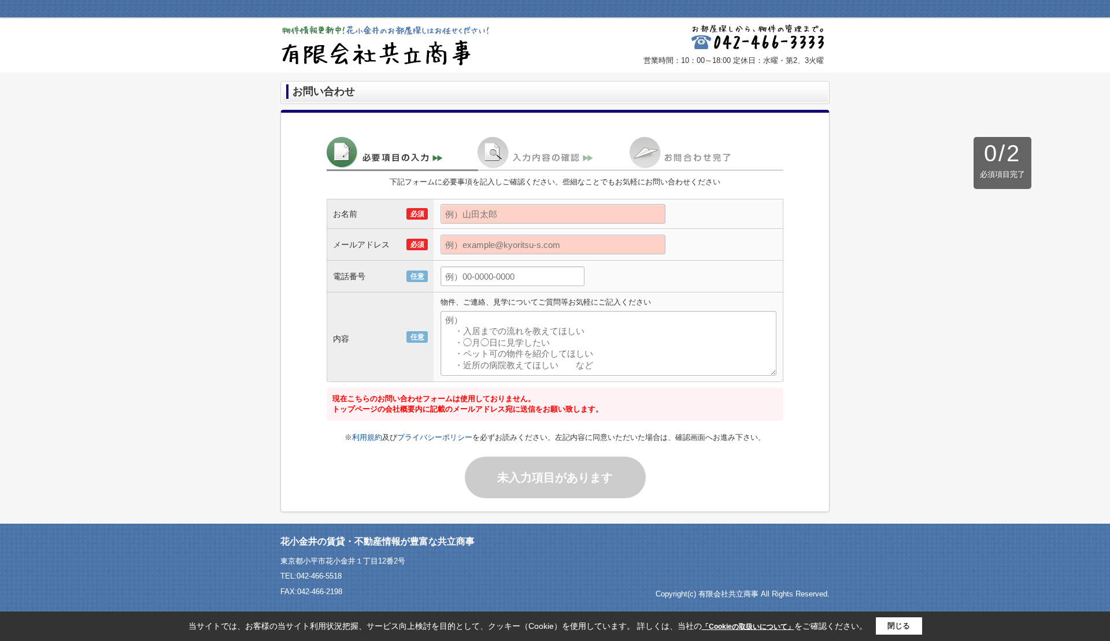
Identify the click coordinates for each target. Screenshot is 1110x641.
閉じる (898, 625)
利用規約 (367, 437)
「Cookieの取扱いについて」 (748, 627)
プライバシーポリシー (434, 437)
